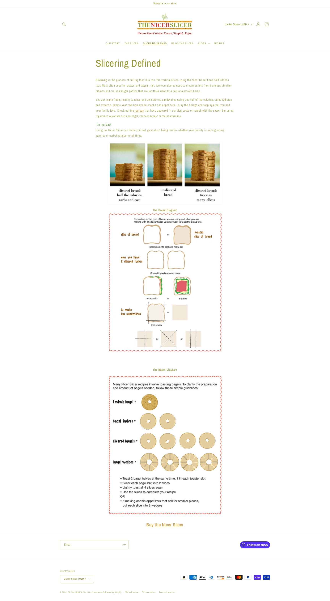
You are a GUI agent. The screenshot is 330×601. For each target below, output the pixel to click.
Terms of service (167, 592)
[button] (64, 24)
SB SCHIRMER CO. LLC (79, 592)
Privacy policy (148, 592)
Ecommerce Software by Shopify (106, 592)
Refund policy (131, 592)
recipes (139, 110)
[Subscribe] (124, 544)
